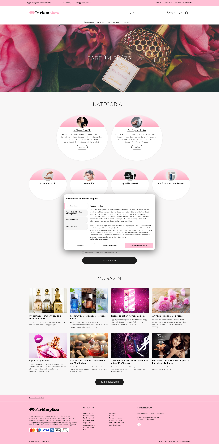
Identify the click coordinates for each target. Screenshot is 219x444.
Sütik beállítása (115, 425)
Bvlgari (64, 134)
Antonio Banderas (122, 134)
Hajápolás (89, 183)
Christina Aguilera (86, 134)
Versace (145, 142)
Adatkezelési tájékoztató (106, 252)
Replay (127, 142)
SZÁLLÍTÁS (168, 3)
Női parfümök (82, 130)
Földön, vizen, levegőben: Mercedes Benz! (88, 317)
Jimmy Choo (97, 137)
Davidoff (134, 134)
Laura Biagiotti (77, 139)
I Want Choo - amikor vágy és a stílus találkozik (45, 317)
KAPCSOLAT (187, 3)
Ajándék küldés (88, 427)
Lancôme (65, 139)
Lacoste (153, 137)
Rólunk (86, 430)
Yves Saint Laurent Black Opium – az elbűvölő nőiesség (129, 361)
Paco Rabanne (142, 139)
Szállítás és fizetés (183, 441)
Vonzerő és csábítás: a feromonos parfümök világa (87, 361)
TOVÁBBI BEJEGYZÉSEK (109, 382)
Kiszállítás (112, 415)
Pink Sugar (82, 142)
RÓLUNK (178, 3)
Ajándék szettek (130, 183)
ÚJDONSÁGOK (89, 22)
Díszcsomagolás (89, 425)
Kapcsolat (113, 413)
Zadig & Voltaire (93, 142)
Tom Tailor (136, 142)
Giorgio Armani (151, 134)
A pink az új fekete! (39, 360)
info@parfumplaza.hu (83, 3)
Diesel (141, 134)
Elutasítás (80, 245)
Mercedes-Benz (124, 139)
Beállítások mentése (110, 245)
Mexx (133, 139)
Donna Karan (66, 137)
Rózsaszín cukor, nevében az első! (128, 316)
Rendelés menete (115, 418)
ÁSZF (161, 441)
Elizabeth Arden (79, 137)
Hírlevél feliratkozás (116, 423)
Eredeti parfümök (115, 420)
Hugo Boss (129, 137)
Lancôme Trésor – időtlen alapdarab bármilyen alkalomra (170, 361)
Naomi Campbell (69, 142)
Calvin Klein (73, 134)
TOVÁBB (82, 147)
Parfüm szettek (88, 418)
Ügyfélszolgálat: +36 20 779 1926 (49, 3)
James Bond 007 (141, 137)
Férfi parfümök (136, 130)
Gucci (88, 137)
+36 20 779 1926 (149, 420)
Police (152, 139)
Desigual (98, 134)
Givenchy (120, 137)
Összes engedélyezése (139, 245)
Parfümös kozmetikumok (171, 183)
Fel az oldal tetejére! (36, 398)
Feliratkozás (109, 260)
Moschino (88, 139)
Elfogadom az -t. (101, 252)
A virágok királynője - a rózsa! (167, 316)
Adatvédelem (170, 441)
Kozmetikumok (48, 183)
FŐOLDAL (159, 3)
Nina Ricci (97, 139)
